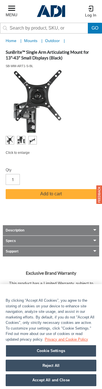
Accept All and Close (51, 380)
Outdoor (53, 40)
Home (11, 40)
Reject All (51, 365)
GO (95, 28)
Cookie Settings (51, 351)
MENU (11, 15)
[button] (99, 194)
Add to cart (51, 193)
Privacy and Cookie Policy (66, 339)
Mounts (31, 40)
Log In (90, 15)
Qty (9, 170)
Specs (11, 241)
